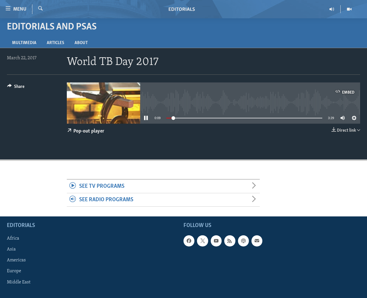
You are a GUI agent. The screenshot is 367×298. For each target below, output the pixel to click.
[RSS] (229, 241)
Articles (55, 43)
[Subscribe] (256, 241)
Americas (16, 260)
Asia (11, 249)
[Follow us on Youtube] (216, 241)
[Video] (349, 9)
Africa (13, 238)
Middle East (18, 282)
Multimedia (24, 43)
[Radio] (332, 9)
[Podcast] (243, 241)
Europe (14, 271)
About (81, 43)
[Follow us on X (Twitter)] (202, 241)
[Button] (15, 87)
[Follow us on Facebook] (189, 241)
